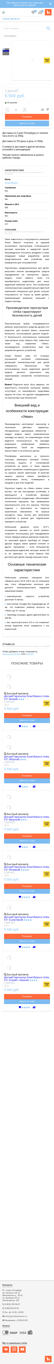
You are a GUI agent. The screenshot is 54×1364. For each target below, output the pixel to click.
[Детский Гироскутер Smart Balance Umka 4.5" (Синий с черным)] (27, 963)
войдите (30, 654)
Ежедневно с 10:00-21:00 (16, 1320)
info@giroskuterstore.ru (16, 1316)
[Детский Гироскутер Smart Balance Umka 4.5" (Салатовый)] (27, 908)
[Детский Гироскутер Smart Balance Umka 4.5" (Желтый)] (27, 742)
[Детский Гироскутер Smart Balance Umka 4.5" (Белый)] (27, 682)
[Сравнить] (42, 110)
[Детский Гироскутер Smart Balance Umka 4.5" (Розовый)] (27, 858)
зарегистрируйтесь (11, 654)
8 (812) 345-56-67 (11, 19)
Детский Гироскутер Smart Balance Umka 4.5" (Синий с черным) (26, 978)
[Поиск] (48, 28)
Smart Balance (11, 182)
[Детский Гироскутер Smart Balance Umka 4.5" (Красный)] (27, 802)
